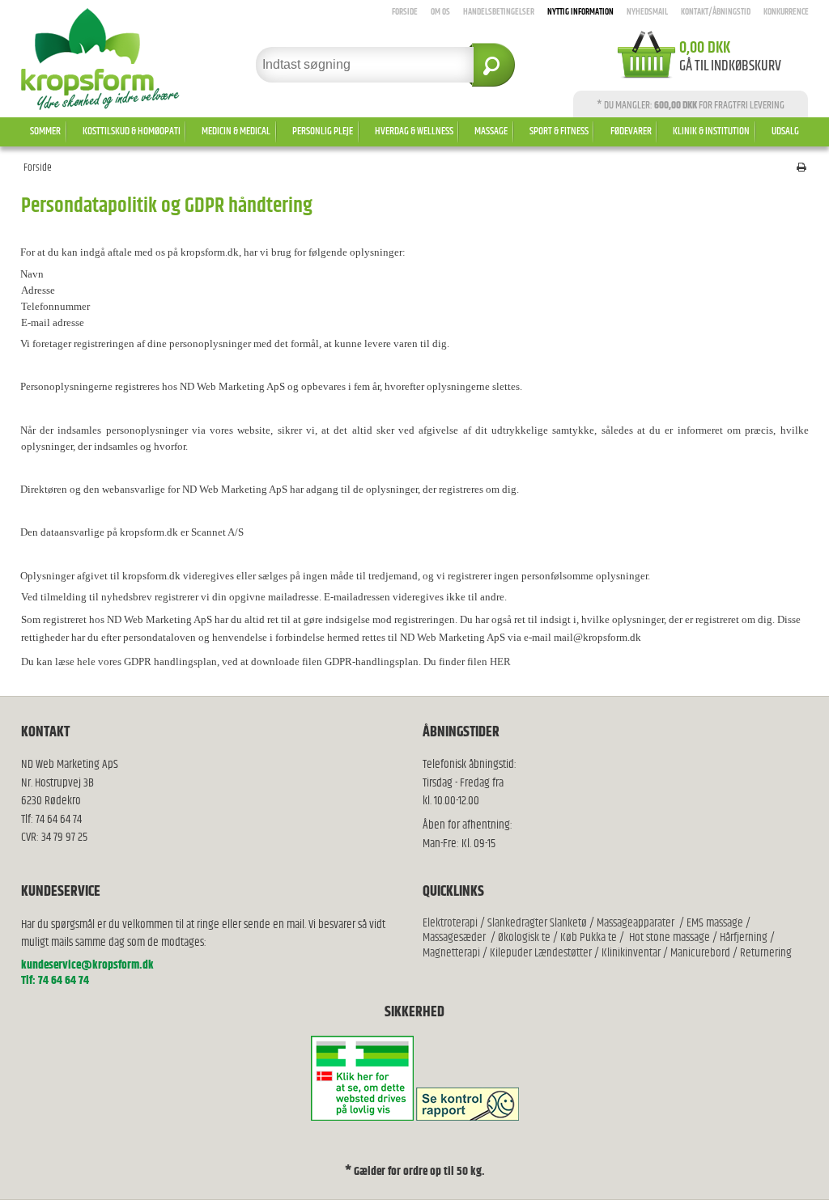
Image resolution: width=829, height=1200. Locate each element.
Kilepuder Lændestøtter (539, 952)
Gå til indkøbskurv (730, 66)
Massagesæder (454, 937)
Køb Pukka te (588, 937)
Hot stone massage (669, 937)
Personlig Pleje (322, 131)
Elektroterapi (451, 923)
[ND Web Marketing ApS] (113, 59)
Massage (491, 131)
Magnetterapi (453, 952)
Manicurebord (700, 952)
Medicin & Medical (236, 131)
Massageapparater (635, 923)
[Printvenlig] (801, 168)
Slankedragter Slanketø (537, 923)
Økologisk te (524, 937)
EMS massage (715, 923)
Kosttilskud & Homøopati (132, 131)
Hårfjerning (743, 937)
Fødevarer (631, 131)
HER (500, 661)
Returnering (766, 952)
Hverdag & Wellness (414, 131)
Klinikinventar (631, 952)
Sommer (45, 131)
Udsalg (785, 131)
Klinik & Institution (711, 131)
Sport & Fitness (559, 131)
